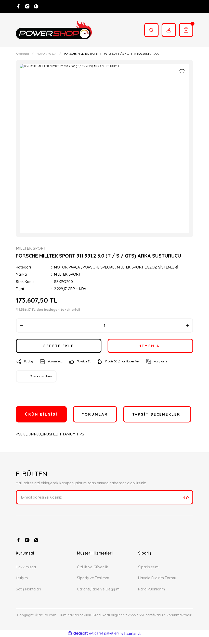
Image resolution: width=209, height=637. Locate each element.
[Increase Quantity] (187, 325)
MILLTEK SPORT (67, 274)
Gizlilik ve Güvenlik (92, 567)
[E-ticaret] (104, 633)
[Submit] (186, 497)
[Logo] (54, 30)
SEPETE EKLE (58, 346)
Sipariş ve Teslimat (93, 578)
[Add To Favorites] (182, 71)
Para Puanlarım (151, 589)
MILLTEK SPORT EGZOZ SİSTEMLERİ (147, 267)
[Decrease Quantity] (22, 325)
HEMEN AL (150, 346)
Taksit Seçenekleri (157, 414)
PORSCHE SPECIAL (98, 267)
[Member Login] (169, 30)
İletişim (22, 578)
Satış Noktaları (28, 589)
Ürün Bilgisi (41, 414)
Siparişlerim (148, 567)
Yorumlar (95, 414)
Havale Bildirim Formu (157, 578)
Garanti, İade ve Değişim (98, 589)
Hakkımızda (26, 567)
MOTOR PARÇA (67, 267)
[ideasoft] (78, 633)
